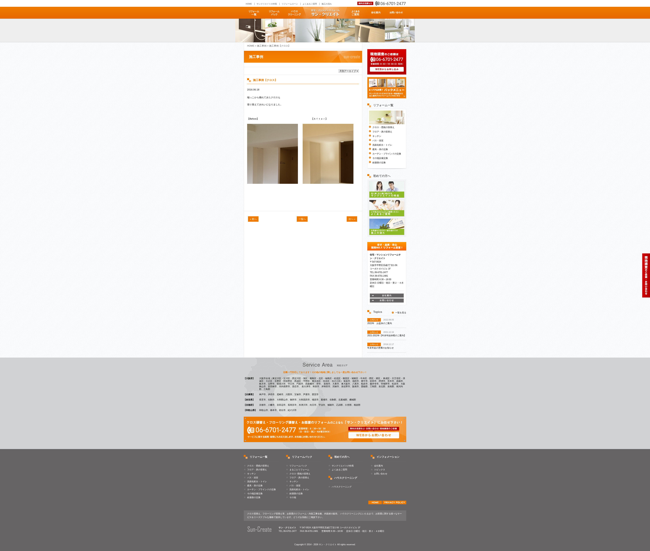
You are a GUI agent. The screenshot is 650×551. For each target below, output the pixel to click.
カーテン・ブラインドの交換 (386, 153)
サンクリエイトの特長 (267, 4)
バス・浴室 (377, 140)
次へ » (352, 219)
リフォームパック (274, 13)
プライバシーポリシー (394, 502)
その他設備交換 (380, 158)
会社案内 (376, 13)
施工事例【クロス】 (265, 80)
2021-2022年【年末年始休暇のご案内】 (386, 335)
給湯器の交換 (379, 162)
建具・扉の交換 (380, 149)
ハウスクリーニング (293, 13)
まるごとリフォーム (299, 469)
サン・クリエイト (325, 13)
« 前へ (253, 219)
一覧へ (302, 219)
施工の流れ (327, 4)
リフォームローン (290, 4)
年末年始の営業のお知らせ (380, 348)
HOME (249, 4)
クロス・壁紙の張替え (383, 127)
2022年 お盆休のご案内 (379, 323)
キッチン (376, 136)
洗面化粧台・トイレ (382, 145)
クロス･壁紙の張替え (299, 473)
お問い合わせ (395, 13)
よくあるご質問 (356, 13)
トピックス (379, 469)
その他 (292, 497)
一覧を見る (400, 312)
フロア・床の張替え (382, 131)
